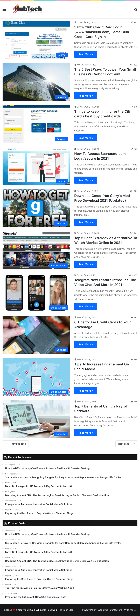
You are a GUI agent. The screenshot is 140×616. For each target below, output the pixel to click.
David (79, 22)
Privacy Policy (89, 609)
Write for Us (130, 609)
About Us (103, 609)
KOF (79, 64)
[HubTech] (27, 9)
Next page (123, 443)
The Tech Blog (65, 609)
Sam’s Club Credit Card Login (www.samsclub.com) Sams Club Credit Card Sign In (101, 32)
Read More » (86, 54)
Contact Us (116, 609)
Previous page (18, 443)
